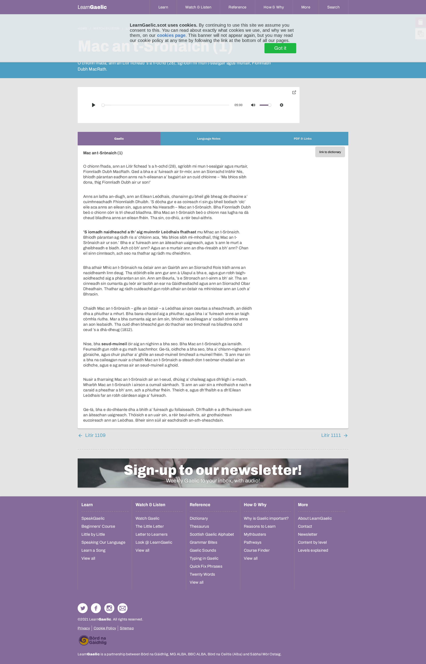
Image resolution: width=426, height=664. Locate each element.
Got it (280, 48)
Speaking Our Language (103, 542)
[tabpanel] (213, 286)
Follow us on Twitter (83, 608)
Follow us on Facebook (96, 608)
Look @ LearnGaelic (154, 542)
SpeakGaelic (93, 518)
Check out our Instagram (109, 608)
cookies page (171, 35)
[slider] (165, 105)
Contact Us (123, 608)
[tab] (119, 138)
